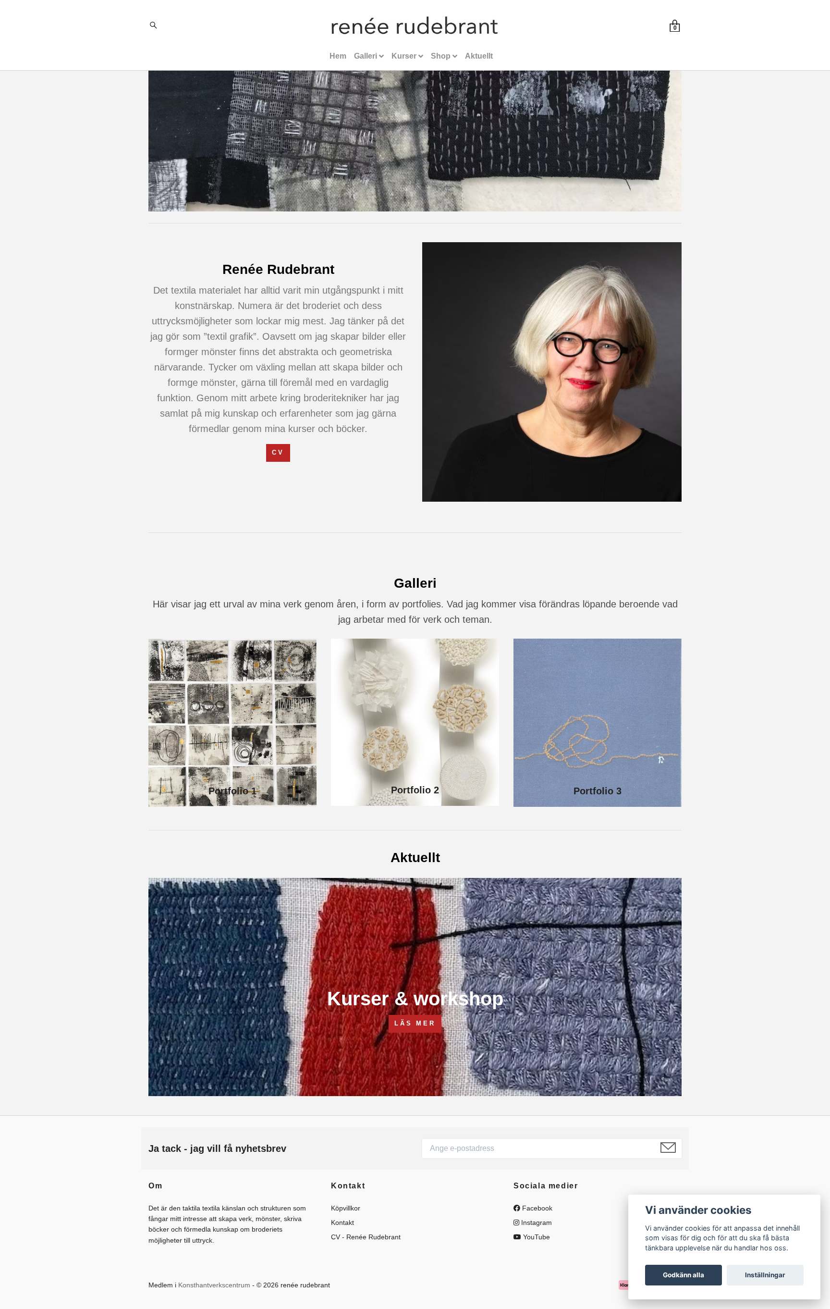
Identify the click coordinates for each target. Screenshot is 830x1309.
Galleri (365, 56)
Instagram (535, 1222)
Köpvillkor (345, 1208)
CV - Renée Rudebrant (366, 1237)
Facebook (536, 1208)
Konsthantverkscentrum (214, 1285)
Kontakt (342, 1222)
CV (278, 452)
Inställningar (765, 1275)
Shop (441, 56)
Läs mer (415, 1023)
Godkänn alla (683, 1275)
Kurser (403, 56)
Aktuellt (479, 56)
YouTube (535, 1237)
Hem (338, 56)
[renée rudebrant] (414, 27)
